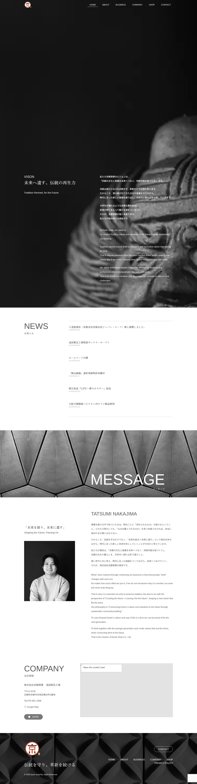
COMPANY (137, 5)
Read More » (73, 334)
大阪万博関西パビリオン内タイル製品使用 (92, 403)
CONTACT (166, 5)
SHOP (152, 5)
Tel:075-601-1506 (32, 700)
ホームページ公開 (78, 357)
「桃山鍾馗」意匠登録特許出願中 (87, 373)
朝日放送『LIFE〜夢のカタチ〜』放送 (90, 388)
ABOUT (105, 5)
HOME (93, 5)
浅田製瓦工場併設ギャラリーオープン (89, 342)
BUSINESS (121, 5)
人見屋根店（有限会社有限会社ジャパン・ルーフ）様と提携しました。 (107, 327)
